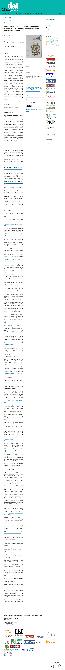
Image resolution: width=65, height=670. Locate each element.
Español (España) (50, 31)
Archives (9, 13)
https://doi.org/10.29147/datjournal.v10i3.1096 (14, 42)
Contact (42, 13)
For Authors (48, 143)
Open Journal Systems (50, 134)
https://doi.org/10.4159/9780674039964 (12, 364)
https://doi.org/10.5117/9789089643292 (12, 533)
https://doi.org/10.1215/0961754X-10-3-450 (13, 373)
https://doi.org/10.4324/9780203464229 (12, 299)
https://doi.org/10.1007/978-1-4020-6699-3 (13, 486)
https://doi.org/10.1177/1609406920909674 (13, 596)
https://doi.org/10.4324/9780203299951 (12, 351)
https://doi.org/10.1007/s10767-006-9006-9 (13, 169)
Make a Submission (50, 19)
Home (5, 17)
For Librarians (48, 145)
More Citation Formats (31, 81)
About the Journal (17, 13)
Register (57, 1)
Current (4, 13)
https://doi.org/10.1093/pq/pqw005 (11, 245)
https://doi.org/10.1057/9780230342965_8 (12, 193)
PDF (28, 61)
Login (61, 1)
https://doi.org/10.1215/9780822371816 (12, 235)
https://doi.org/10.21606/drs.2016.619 (14, 311)
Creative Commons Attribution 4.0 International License (34, 109)
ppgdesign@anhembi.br (9, 624)
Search (60, 13)
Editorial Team (27, 13)
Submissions (35, 13)
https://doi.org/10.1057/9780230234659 (12, 344)
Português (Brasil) (51, 27)
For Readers (48, 141)
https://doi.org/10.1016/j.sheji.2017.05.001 (13, 272)
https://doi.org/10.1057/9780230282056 (12, 201)
